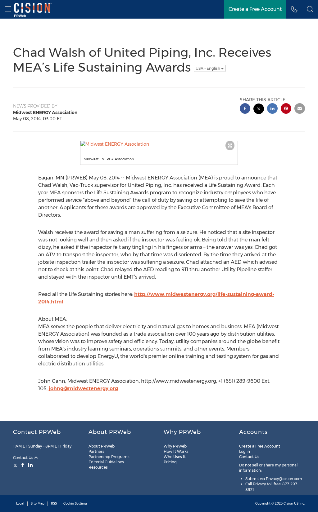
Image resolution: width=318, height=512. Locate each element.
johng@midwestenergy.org (83, 388)
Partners (96, 451)
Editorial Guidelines (106, 462)
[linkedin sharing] (272, 109)
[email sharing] (299, 109)
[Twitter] (16, 465)
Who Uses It (175, 456)
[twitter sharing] (258, 110)
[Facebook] (22, 465)
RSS (54, 503)
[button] (310, 9)
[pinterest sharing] (286, 109)
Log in (244, 451)
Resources (98, 467)
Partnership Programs (109, 456)
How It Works (176, 451)
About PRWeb (102, 446)
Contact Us (23, 457)
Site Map (37, 503)
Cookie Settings (75, 503)
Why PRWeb (175, 446)
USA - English (208, 68)
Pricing (170, 462)
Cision (288, 503)
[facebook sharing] (245, 109)
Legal (20, 503)
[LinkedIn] (30, 465)
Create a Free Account (259, 446)
